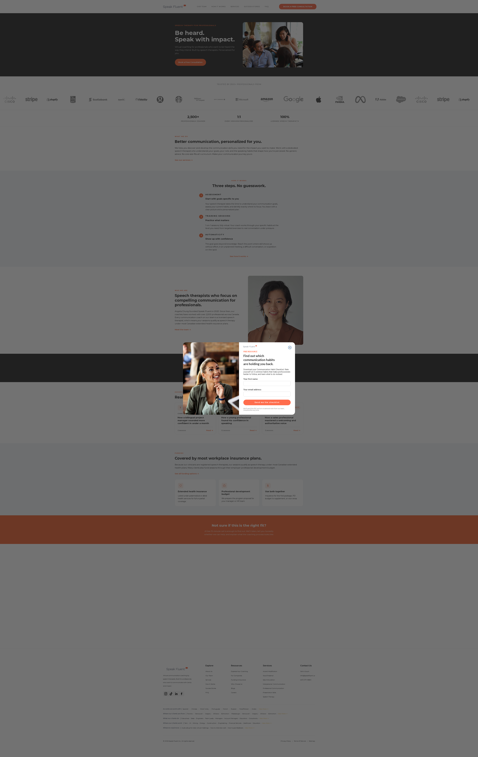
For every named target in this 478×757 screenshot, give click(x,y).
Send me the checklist (267, 402)
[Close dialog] (289, 347)
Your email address (252, 389)
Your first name (250, 379)
